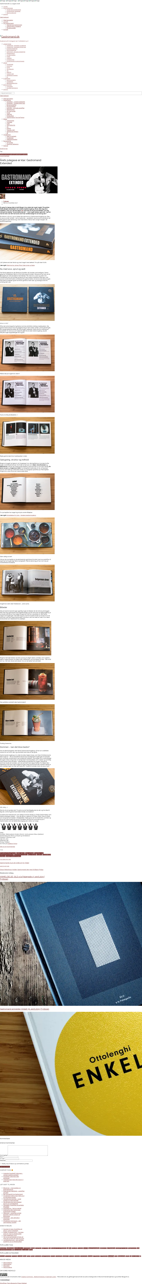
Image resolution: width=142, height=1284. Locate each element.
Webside (2, 1160)
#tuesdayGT (3, 1248)
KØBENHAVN (103, 1248)
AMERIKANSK (10, 1248)
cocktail (33, 1248)
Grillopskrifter (58, 1256)
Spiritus (9, 72)
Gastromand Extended (7, 854)
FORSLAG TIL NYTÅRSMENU (58, 1248)
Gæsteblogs (66, 1256)
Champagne (10, 64)
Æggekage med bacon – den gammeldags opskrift (12, 1221)
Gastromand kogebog (21, 854)
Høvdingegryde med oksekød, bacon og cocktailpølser (12, 1202)
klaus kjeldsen (32, 854)
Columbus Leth (39, 853)
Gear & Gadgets (11, 80)
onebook (2, 856)
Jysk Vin (85, 1248)
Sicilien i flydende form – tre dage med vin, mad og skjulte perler (13, 1233)
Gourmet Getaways (12, 88)
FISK (49, 1248)
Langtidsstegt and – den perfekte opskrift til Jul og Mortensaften (13, 1240)
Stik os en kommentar (7, 846)
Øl (7, 77)
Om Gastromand (8, 8)
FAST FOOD (45, 1248)
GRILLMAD (74, 1248)
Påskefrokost (11, 53)
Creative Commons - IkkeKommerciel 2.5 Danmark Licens (38, 1277)
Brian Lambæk (29, 853)
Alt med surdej (11, 55)
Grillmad (53, 1256)
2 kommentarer (4, 156)
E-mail (2, 1159)
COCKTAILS (38, 1248)
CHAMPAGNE (27, 1248)
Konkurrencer (83, 1256)
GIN (68, 1248)
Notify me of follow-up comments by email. (15, 1163)
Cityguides (10, 86)
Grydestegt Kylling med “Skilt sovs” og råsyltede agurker (14, 1196)
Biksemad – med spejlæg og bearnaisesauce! (12, 1188)
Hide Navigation (8, 20)
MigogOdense (7, 1267)
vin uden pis (25, 1249)
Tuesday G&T (10, 74)
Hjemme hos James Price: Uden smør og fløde (21, 265)
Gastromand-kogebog (7, 154)
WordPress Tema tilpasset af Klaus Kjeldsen (13, 1283)
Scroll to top (4, 148)
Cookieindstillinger (5, 1280)
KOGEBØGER (46, 854)
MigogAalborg (7, 1262)
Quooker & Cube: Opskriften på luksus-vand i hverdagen (12, 1229)
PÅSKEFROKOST (132, 1248)
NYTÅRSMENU (111, 1248)
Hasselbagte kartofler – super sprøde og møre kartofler (12, 1199)
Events (28, 1256)
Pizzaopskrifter (11, 50)
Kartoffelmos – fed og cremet (12, 1208)
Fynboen (6, 201)
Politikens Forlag (12, 843)
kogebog (39, 854)
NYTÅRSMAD (96, 1256)
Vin (7, 70)
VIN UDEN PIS (10, 69)
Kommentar (4, 1155)
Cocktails (9, 66)
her (22, 210)
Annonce (2, 1256)
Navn (2, 1157)
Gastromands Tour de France (15, 61)
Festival (5, 89)
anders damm (20, 853)
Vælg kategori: (4, 17)
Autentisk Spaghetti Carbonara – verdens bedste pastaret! (13, 1174)
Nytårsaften (10, 59)
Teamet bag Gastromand (14, 9)
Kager (8, 56)
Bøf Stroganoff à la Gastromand (13, 1194)
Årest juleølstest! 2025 (10, 1235)
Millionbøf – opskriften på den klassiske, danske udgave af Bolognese (12, 1214)
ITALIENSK (80, 1248)
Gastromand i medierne (13, 11)
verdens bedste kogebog (13, 856)
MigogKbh (6, 1266)
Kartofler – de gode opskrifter (16, 52)
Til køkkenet (6, 78)
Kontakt (5, 14)
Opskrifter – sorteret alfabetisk (16, 45)
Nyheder (90, 1256)
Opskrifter (111, 1256)
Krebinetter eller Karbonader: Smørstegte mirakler (12, 1210)
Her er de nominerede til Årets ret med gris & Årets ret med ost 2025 (13, 1237)
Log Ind (5, 6)
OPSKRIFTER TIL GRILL (122, 1248)
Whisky (31, 1249)
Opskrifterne (7, 44)
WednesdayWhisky (12, 75)
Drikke (5, 63)
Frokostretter (38, 1256)
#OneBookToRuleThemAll (8, 853)
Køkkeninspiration (12, 83)
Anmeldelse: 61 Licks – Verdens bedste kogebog (21, 515)
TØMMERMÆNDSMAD (6, 1249)
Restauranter (7, 84)
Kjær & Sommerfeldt (94, 1248)
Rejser (116, 1256)
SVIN (138, 1248)
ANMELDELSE (18, 1248)
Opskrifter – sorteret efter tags (16, 47)
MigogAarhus (7, 1264)
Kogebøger (10, 81)
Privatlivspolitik (11, 13)
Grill (70, 1248)
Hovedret (71, 1256)
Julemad (9, 58)
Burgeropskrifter (12, 48)
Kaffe (8, 67)
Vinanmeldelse (18, 1249)
